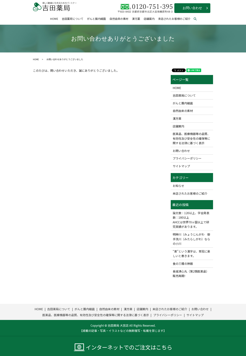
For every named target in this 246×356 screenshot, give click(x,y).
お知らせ (178, 185)
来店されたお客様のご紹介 (174, 19)
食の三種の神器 (183, 263)
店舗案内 (149, 19)
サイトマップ (181, 166)
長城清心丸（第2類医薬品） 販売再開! (191, 273)
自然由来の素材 (118, 19)
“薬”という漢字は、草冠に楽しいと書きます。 (191, 253)
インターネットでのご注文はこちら (129, 347)
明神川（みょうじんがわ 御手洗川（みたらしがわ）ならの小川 (191, 239)
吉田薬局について (72, 19)
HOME (54, 19)
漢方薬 (136, 19)
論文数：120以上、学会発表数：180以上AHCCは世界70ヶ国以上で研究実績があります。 (191, 220)
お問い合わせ (192, 8)
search (197, 19)
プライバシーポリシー (187, 158)
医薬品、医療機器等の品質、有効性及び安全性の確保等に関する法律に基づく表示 (191, 138)
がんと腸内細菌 (96, 19)
